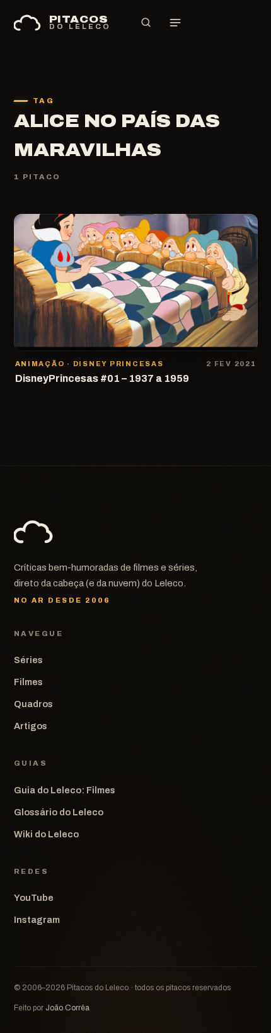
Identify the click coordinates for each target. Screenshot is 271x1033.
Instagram (37, 920)
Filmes (28, 682)
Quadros (33, 704)
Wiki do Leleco (46, 834)
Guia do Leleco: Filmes (64, 790)
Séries (28, 660)
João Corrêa (67, 1007)
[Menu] (175, 22)
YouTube (34, 898)
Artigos (30, 726)
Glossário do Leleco (58, 812)
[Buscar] (146, 22)
